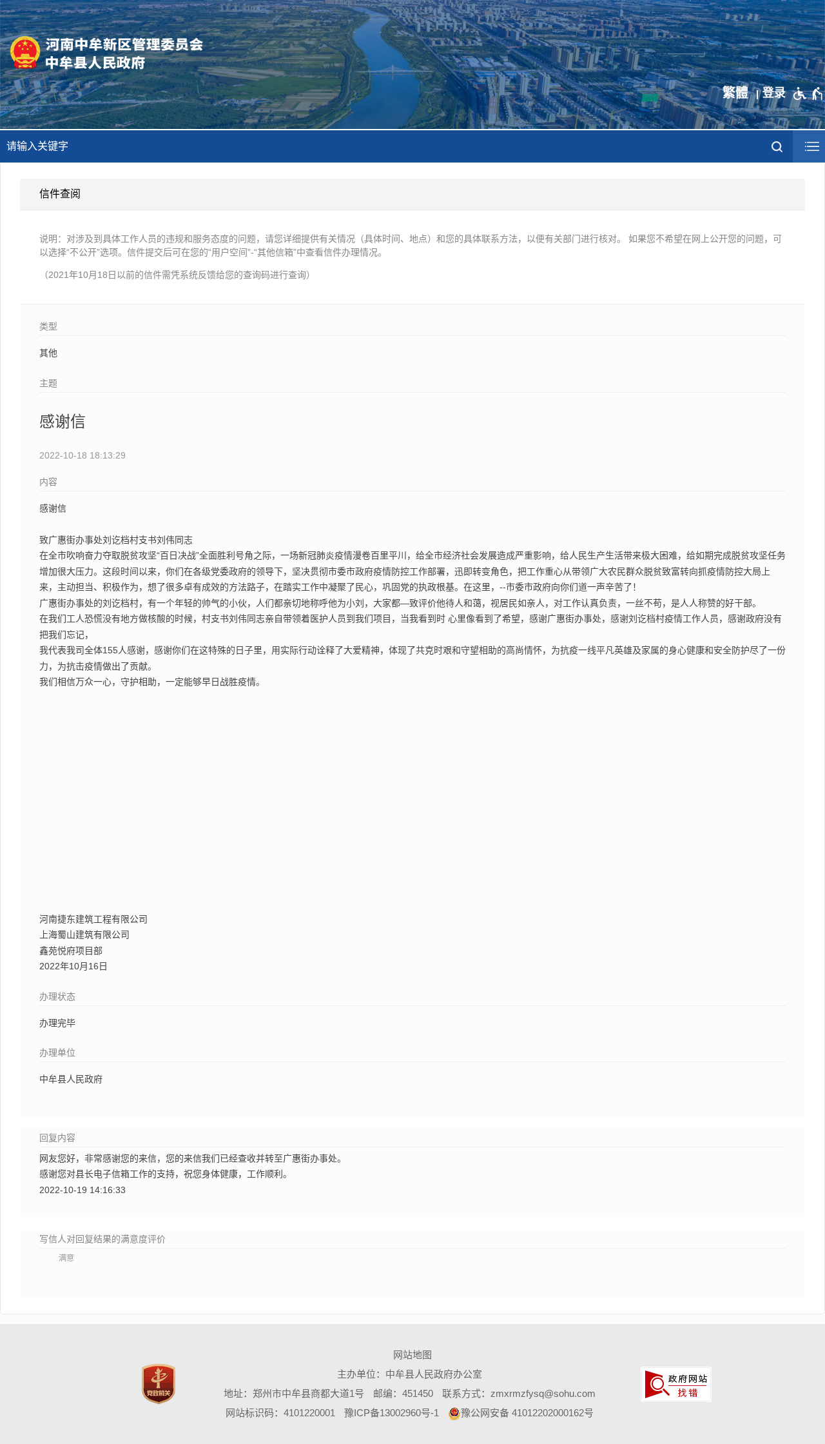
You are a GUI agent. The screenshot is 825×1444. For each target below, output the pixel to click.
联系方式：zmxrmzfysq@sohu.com (519, 1393)
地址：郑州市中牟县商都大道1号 (294, 1393)
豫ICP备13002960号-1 (391, 1412)
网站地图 (412, 1354)
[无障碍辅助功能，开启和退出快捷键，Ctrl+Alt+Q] (808, 93)
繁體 (735, 93)
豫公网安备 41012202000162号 (527, 1412)
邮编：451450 (403, 1393)
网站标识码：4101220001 (280, 1412)
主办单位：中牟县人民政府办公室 (409, 1374)
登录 (774, 92)
